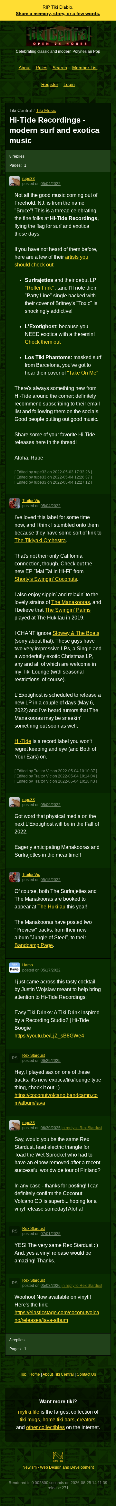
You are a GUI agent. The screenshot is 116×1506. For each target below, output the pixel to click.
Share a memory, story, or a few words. (58, 13)
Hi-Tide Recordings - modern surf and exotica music (54, 130)
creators (86, 1419)
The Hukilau (51, 906)
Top (23, 1374)
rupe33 (28, 178)
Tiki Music (46, 110)
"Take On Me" (82, 373)
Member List (85, 67)
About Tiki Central (58, 1374)
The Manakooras (70, 602)
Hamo (27, 965)
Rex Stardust (33, 1055)
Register (49, 84)
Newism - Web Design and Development (58, 1467)
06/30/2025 (51, 1128)
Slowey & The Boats (76, 633)
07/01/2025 (51, 1234)
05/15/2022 (51, 880)
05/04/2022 (51, 183)
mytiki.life (28, 1412)
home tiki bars (58, 1419)
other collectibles (45, 1427)
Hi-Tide (23, 741)
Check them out (43, 342)
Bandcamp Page (34, 945)
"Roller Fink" (39, 288)
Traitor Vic (31, 500)
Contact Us (86, 1374)
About (25, 67)
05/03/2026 (51, 1285)
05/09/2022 (51, 805)
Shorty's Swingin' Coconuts (46, 579)
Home (34, 1374)
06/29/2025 (51, 1060)
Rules (41, 67)
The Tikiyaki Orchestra (40, 540)
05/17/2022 (51, 970)
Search (60, 67)
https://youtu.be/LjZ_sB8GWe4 (49, 1035)
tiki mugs (30, 1419)
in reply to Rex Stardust (82, 1128)
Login (69, 84)
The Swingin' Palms (68, 610)
